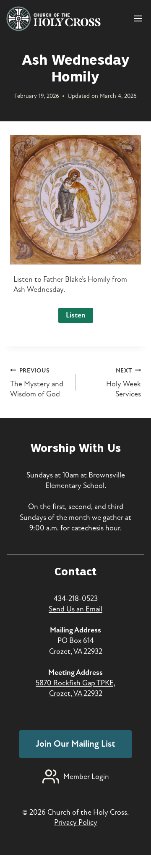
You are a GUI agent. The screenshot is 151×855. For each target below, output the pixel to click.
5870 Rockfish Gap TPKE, (75, 682)
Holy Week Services (123, 383)
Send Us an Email (75, 609)
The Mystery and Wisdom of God (36, 383)
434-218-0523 (76, 598)
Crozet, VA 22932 (75, 693)
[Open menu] (139, 18)
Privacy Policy (75, 822)
